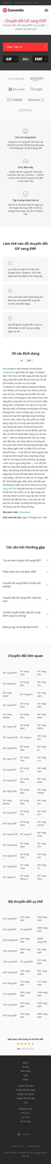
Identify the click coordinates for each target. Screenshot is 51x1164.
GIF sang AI (25, 737)
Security (25, 1066)
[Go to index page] (13, 9)
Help (26, 1075)
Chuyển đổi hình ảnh (25, 1098)
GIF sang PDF (9, 705)
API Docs (25, 1113)
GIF (21, 360)
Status (25, 1079)
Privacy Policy (34, 1146)
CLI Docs (25, 1117)
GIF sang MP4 (10, 672)
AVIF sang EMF (10, 972)
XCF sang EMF (10, 983)
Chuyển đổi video (25, 1085)
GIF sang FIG (9, 877)
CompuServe (9, 372)
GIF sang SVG (9, 683)
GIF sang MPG (10, 748)
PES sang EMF (10, 1015)
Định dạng (25, 1071)
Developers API (25, 1108)
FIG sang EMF (9, 994)
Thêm (36, 2)
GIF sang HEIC (10, 812)
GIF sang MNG (10, 845)
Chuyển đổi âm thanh (25, 1090)
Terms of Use (17, 1146)
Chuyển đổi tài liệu (25, 1094)
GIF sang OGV (9, 780)
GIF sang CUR (9, 726)
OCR (26, 1102)
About (25, 1062)
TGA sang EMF (10, 1004)
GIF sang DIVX (10, 855)
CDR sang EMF (10, 961)
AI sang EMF (26, 929)
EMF (29, 360)
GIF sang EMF (9, 823)
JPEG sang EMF (10, 940)
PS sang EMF (26, 961)
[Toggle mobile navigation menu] (46, 10)
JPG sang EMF (10, 929)
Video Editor (7, 2)
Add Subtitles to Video (23, 2)
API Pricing (25, 1121)
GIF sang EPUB (10, 834)
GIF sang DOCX (10, 737)
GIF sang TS (26, 834)
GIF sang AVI (26, 694)
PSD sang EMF (10, 951)
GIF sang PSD (9, 769)
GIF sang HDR (10, 791)
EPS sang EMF (10, 918)
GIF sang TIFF (10, 759)
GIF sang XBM (10, 866)
